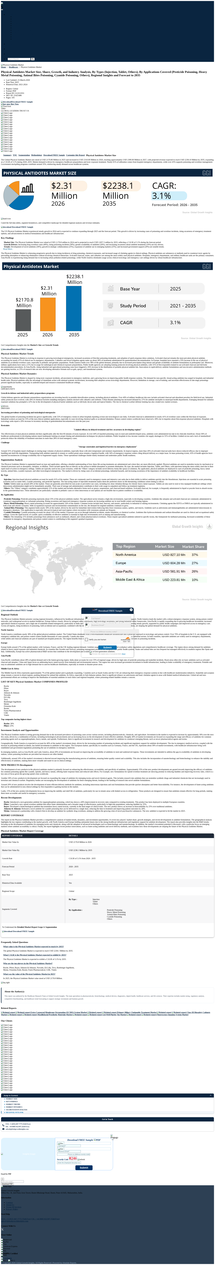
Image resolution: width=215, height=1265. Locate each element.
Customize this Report (75, 155)
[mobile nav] (2, 9)
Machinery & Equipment (24, 21)
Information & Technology (24, 17)
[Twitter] (2, 1230)
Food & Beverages (21, 26)
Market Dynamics (14, 1107)
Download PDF (7, 1184)
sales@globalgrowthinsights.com (17, 1129)
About (10, 49)
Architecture (18, 37)
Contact (11, 54)
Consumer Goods (20, 39)
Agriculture (18, 32)
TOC (15, 155)
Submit (107, 647)
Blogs (10, 44)
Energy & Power (20, 28)
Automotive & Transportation (26, 23)
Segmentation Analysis (16, 1110)
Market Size (11, 1099)
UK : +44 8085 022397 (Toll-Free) (47, 7)
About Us (10, 1205)
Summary (7, 155)
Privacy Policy (12, 1209)
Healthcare (18, 19)
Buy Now (14, 104)
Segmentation (24, 155)
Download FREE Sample (54, 155)
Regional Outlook (14, 1112)
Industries (12, 14)
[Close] (114, 1137)
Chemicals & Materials (23, 34)
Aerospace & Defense (22, 30)
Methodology (36, 155)
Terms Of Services (13, 1207)
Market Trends (13, 1104)
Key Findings (12, 1101)
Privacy (124, 654)
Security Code (62, 1159)
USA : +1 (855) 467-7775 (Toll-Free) (18, 7)
